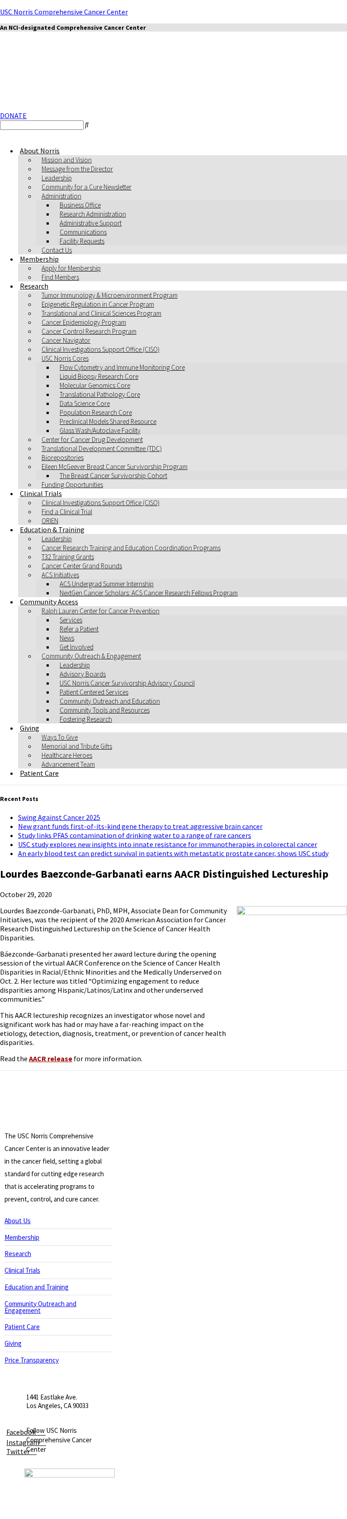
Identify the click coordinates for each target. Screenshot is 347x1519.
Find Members (60, 277)
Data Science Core (85, 403)
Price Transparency (32, 1360)
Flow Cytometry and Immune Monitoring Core (122, 367)
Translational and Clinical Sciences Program (101, 313)
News (67, 638)
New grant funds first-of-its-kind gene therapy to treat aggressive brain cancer (140, 826)
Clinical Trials (41, 493)
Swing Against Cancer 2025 (59, 817)
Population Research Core (96, 412)
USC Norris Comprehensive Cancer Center (64, 11)
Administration (61, 196)
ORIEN (50, 520)
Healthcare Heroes (67, 755)
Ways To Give (60, 737)
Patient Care (39, 773)
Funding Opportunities (72, 484)
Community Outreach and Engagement (40, 1307)
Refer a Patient (79, 629)
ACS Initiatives (60, 575)
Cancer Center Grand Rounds (82, 566)
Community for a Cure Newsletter (86, 187)
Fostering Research (86, 719)
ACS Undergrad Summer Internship (107, 584)
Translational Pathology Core (100, 394)
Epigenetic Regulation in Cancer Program (98, 304)
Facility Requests (82, 241)
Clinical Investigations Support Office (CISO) (100, 349)
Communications (83, 232)
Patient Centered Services (94, 692)
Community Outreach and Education (110, 701)
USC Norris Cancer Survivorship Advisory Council (127, 683)
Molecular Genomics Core (95, 385)
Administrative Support (91, 223)
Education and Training (37, 1287)
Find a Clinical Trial (67, 511)
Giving (29, 727)
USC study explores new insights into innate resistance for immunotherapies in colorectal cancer (167, 844)
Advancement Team (68, 764)
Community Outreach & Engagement (91, 656)
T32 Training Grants (68, 556)
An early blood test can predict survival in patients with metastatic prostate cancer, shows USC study (173, 853)
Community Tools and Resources (105, 710)
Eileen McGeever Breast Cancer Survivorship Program (115, 466)
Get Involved (77, 647)
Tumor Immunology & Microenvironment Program (110, 295)
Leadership (57, 178)
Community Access (49, 601)
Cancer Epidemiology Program (84, 322)
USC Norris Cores (65, 358)
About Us (18, 1220)
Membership (39, 258)
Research (34, 285)
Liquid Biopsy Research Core (99, 376)
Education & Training (52, 529)
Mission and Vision (67, 160)
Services (71, 620)
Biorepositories (63, 457)
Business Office (80, 205)
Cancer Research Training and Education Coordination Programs (131, 547)
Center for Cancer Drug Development (92, 439)
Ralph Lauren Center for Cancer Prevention (100, 611)
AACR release (50, 1058)
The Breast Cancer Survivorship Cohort (113, 475)
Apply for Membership (71, 268)
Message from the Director (77, 169)
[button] (13, 115)
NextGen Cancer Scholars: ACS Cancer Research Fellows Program (149, 593)
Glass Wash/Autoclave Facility (100, 430)
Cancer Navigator (66, 340)
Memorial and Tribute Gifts (77, 746)
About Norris (40, 150)
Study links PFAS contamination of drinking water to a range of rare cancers (134, 835)
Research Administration (93, 214)
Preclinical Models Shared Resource (108, 421)
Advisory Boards (83, 674)
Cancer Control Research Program (89, 331)
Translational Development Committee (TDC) (102, 448)
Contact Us (57, 250)
